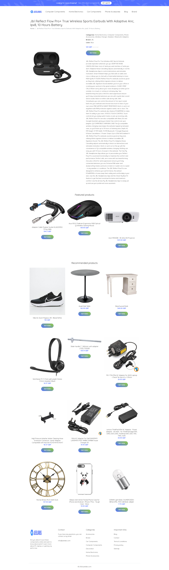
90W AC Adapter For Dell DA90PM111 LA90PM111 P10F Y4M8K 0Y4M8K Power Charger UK (84, 440)
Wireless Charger (101, 37)
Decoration (90, 549)
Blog (126, 12)
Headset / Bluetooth (115, 37)
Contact (116, 538)
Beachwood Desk (121, 306)
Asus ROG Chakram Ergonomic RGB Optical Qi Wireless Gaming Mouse (84, 225)
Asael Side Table (84, 306)
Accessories (90, 534)
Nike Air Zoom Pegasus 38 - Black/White (47, 318)
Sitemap (116, 549)
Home (32, 28)
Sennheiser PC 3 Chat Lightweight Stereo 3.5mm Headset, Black (47, 380)
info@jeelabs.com (64, 541)
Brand (134, 12)
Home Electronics (76, 12)
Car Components (94, 12)
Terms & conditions (120, 541)
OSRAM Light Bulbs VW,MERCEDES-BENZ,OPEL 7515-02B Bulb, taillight (121, 501)
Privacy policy (118, 545)
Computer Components (55, 12)
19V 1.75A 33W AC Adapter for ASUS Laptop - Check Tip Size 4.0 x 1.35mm (121, 376)
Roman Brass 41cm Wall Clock (47, 500)
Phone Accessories (112, 12)
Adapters (125, 37)
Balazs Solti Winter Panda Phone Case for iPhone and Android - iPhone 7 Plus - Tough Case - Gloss (84, 502)
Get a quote (106, 3)
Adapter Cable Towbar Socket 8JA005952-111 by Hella (47, 228)
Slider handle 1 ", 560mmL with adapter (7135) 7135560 (84, 347)
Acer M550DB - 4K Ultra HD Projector (122, 238)
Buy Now (93, 53)
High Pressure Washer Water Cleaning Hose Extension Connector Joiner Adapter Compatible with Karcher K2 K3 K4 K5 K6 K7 (47, 440)
